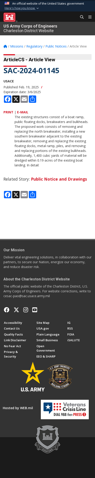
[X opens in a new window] (16, 310)
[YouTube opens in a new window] (34, 310)
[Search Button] (80, 17)
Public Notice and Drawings (59, 179)
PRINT (8, 112)
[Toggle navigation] (88, 17)
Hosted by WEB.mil (18, 408)
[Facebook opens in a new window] (6, 310)
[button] (22, 8)
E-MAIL (22, 112)
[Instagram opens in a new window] (25, 310)
